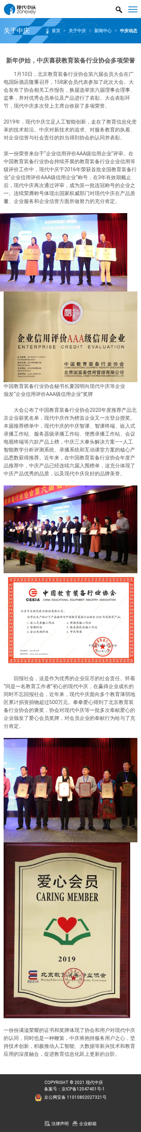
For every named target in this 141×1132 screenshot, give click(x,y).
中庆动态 (128, 30)
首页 (56, 30)
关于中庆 (77, 30)
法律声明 (60, 1123)
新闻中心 (103, 30)
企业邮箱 (88, 1123)
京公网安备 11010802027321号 (75, 1097)
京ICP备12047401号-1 (83, 1089)
